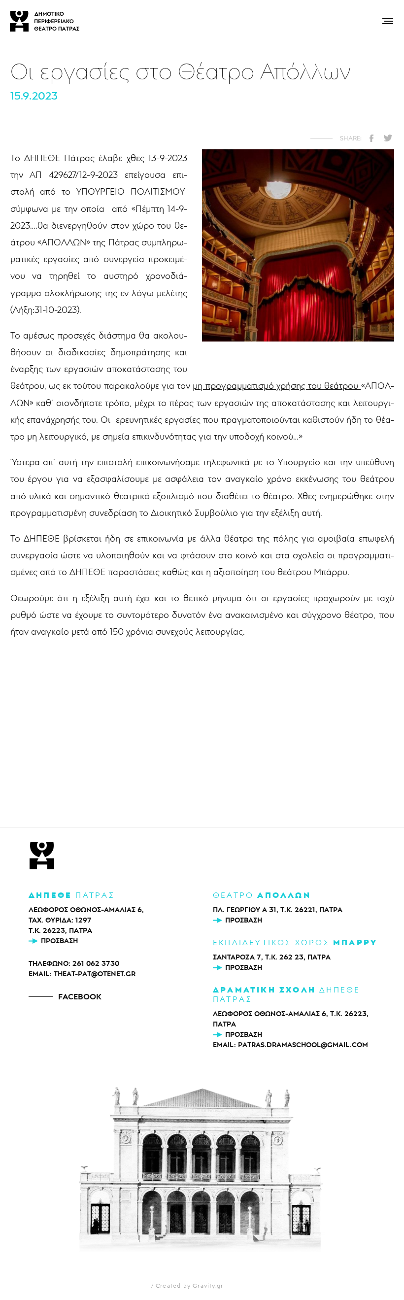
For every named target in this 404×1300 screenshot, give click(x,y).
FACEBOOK (79, 996)
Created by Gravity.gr (189, 1285)
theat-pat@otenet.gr (94, 973)
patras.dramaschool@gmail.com (303, 1044)
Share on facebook (371, 138)
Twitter (387, 138)
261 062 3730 (95, 963)
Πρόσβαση (59, 940)
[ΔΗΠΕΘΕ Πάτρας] (42, 856)
